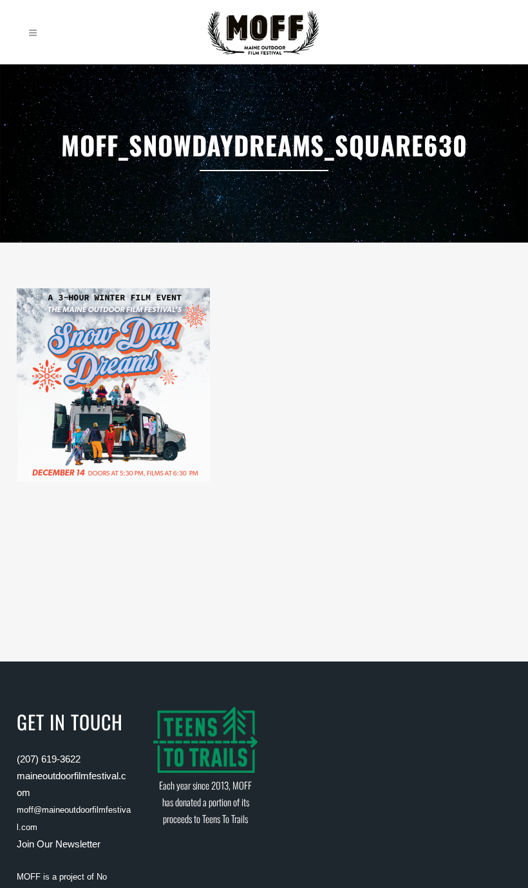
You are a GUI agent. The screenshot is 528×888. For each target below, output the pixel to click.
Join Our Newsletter (58, 843)
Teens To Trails (225, 818)
